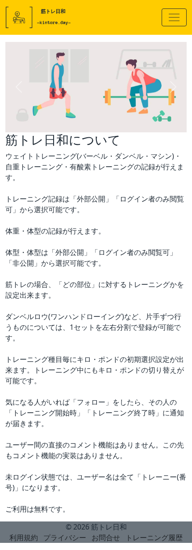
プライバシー (64, 537)
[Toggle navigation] (174, 17)
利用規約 (23, 537)
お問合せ (106, 537)
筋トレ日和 (109, 527)
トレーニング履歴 (154, 537)
